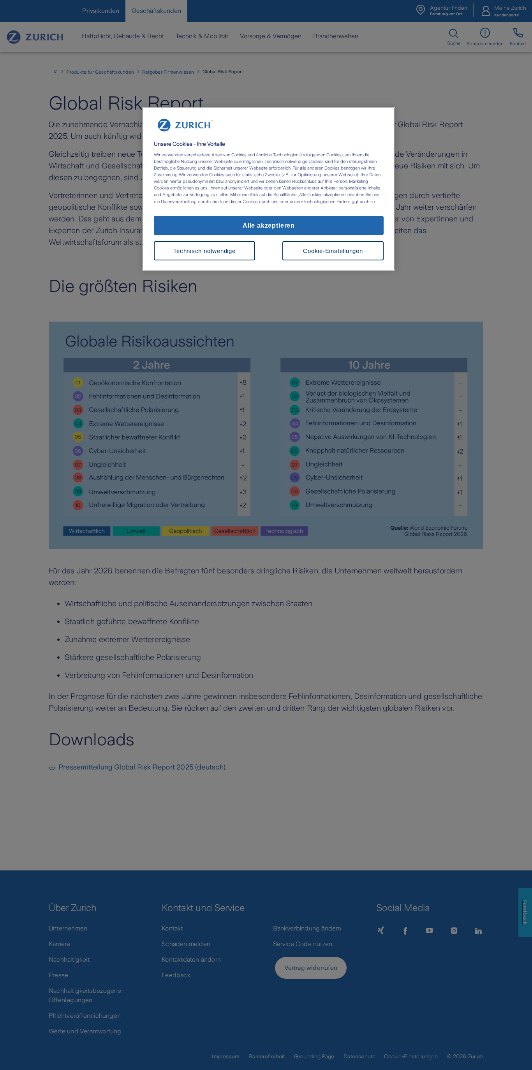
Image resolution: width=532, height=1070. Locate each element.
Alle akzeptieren (269, 225)
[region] (268, 189)
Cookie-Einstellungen (333, 251)
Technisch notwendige (204, 251)
